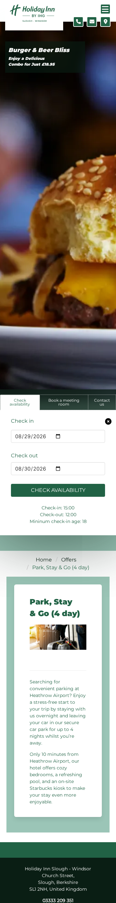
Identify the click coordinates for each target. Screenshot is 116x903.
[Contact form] (91, 21)
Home (44, 560)
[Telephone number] (78, 21)
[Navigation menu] (105, 9)
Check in (22, 421)
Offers (68, 560)
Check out (24, 455)
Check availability (58, 490)
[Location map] (105, 21)
